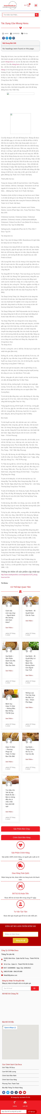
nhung (3, 69)
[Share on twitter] (7, 38)
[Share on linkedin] (10, 38)
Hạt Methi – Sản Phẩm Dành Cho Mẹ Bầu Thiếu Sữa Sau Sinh (10, 660)
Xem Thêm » (9, 627)
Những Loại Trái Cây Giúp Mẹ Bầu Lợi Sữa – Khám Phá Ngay (30, 697)
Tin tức (26, 33)
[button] (36, 5)
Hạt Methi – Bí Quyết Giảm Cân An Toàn (30, 613)
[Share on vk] (13, 38)
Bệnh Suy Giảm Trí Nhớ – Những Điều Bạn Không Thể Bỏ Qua (10, 708)
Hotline (15, 1106)
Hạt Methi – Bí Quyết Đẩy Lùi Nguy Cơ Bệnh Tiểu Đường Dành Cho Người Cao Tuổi (30, 663)
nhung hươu (9, 62)
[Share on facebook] (3, 38)
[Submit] (35, 988)
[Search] (36, 15)
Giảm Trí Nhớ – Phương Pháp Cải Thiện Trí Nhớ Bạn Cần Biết (10, 751)
